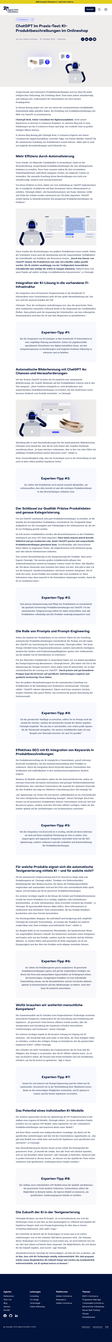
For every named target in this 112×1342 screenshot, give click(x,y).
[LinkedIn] (16, 1316)
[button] (56, 2)
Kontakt (90, 9)
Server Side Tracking (91, 1310)
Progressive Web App (91, 1299)
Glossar (85, 1314)
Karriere (7, 1307)
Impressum (86, 1327)
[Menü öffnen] (105, 9)
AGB (106, 1327)
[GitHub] (10, 1316)
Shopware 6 (61, 1299)
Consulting (34, 1296)
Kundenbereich (88, 1317)
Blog (5, 1303)
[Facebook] (5, 1316)
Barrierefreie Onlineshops (93, 1307)
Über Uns (8, 1299)
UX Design (34, 1299)
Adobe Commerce (64, 1296)
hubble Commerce (64, 1303)
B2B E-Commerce (90, 1296)
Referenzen (9, 1296)
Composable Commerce (93, 1303)
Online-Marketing (37, 1307)
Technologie (35, 1303)
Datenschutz (97, 1327)
